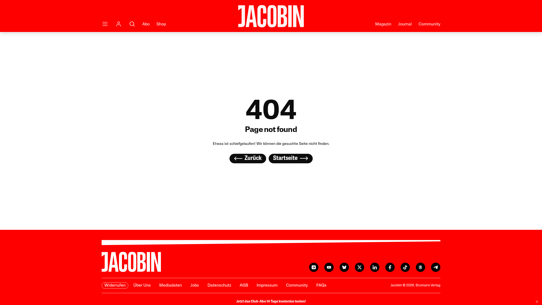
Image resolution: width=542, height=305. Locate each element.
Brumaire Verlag (428, 285)
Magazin (383, 24)
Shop (161, 24)
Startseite (285, 158)
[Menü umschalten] (105, 24)
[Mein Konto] (118, 24)
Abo (146, 24)
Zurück (253, 158)
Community (429, 24)
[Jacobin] (271, 16)
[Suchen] (132, 24)
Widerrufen (115, 285)
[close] (537, 301)
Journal (405, 24)
